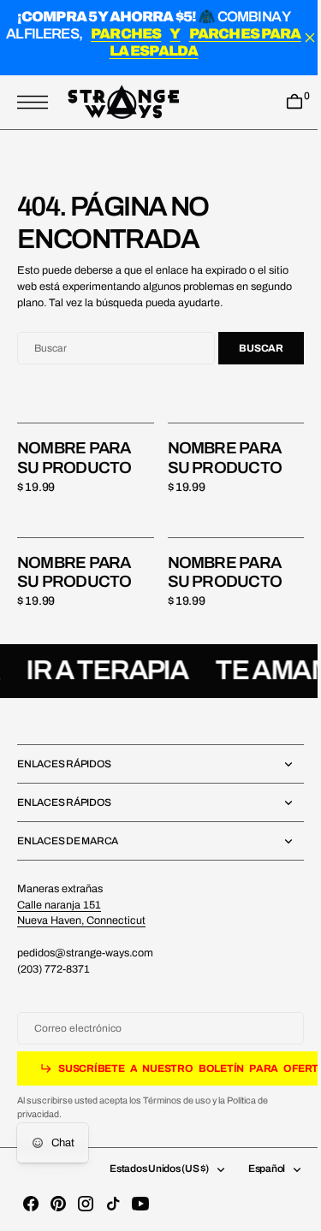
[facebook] (31, 1203)
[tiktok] (113, 1203)
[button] (36, 103)
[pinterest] (58, 1203)
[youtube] (140, 1203)
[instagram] (85, 1203)
